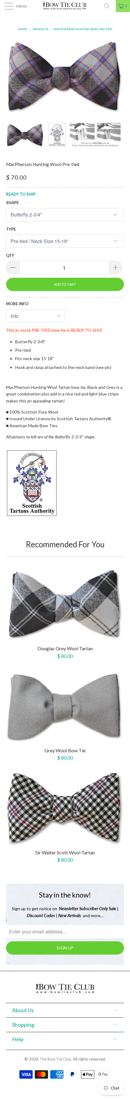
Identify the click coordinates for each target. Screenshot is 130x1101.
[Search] (109, 6)
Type (11, 229)
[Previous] (12, 76)
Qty (10, 255)
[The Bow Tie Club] (65, 6)
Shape (12, 202)
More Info (17, 303)
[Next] (117, 76)
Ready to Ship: (21, 194)
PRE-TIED (41, 330)
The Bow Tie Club (55, 1059)
